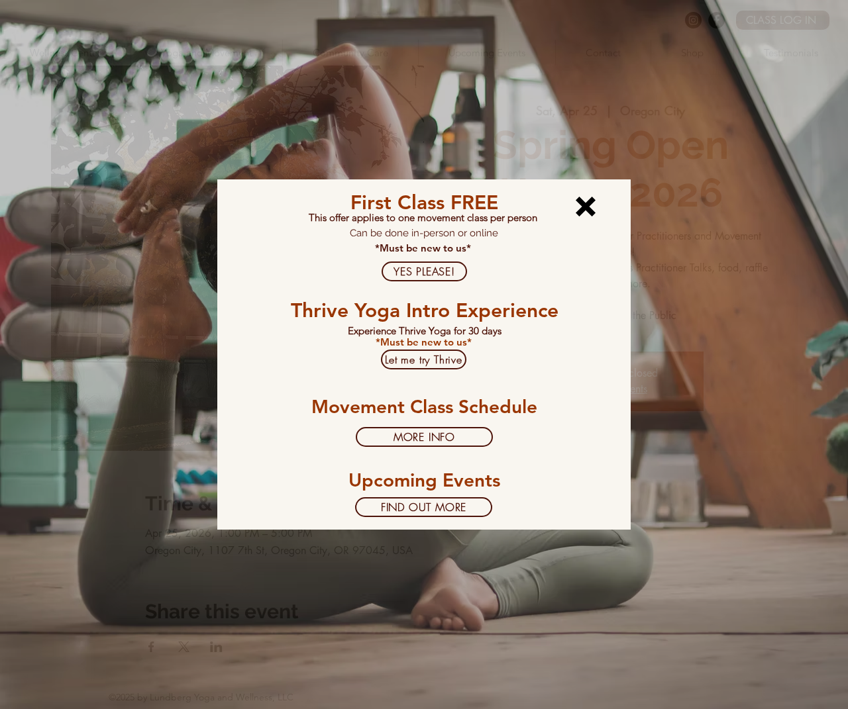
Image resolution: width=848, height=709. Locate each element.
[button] (586, 206)
